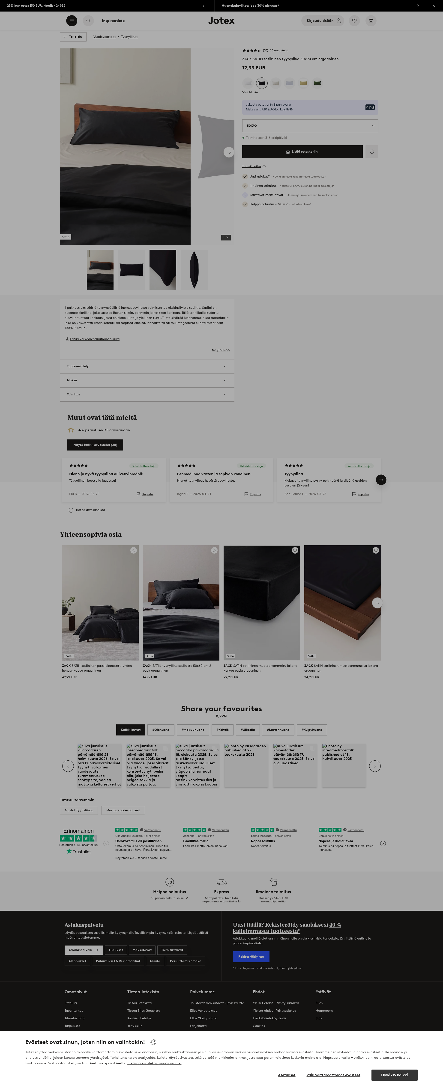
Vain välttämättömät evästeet (333, 1075)
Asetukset (287, 1075)
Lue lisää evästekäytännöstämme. (154, 1063)
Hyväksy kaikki (394, 1075)
